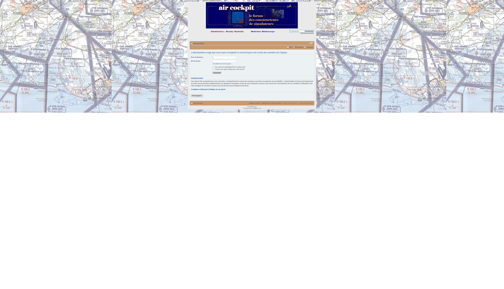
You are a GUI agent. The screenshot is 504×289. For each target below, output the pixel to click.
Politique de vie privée (217, 89)
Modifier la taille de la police (311, 43)
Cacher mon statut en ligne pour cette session (229, 69)
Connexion (309, 47)
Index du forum (198, 43)
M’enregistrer (299, 47)
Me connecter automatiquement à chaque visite (230, 67)
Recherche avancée (307, 33)
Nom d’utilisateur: (197, 57)
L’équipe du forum (254, 103)
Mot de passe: (196, 61)
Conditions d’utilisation (199, 89)
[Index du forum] (252, 27)
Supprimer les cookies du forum (271, 103)
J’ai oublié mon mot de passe (222, 64)
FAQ (290, 47)
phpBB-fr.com (257, 108)
